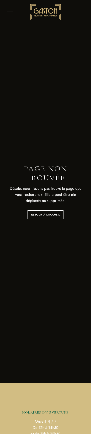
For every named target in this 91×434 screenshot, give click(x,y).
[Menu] (9, 12)
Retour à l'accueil (45, 215)
